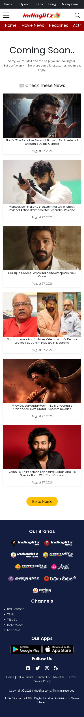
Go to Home (42, 501)
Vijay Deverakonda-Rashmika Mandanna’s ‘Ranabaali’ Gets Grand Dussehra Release (42, 407)
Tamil (40, 4)
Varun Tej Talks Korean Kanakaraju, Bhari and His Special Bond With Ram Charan (42, 473)
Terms (71, 677)
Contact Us (43, 677)
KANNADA (13, 630)
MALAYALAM (15, 625)
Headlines (58, 25)
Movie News (33, 25)
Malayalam (70, 4)
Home (8, 4)
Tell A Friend (25, 677)
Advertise (58, 677)
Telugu (53, 4)
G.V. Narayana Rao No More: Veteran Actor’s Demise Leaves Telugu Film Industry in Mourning (42, 340)
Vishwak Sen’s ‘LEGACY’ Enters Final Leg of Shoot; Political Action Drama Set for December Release (42, 208)
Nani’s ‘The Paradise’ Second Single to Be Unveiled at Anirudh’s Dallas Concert (42, 141)
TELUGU (12, 619)
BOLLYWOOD (15, 609)
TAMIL (11, 614)
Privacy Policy (42, 681)
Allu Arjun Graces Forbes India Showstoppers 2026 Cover (42, 274)
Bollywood (24, 4)
